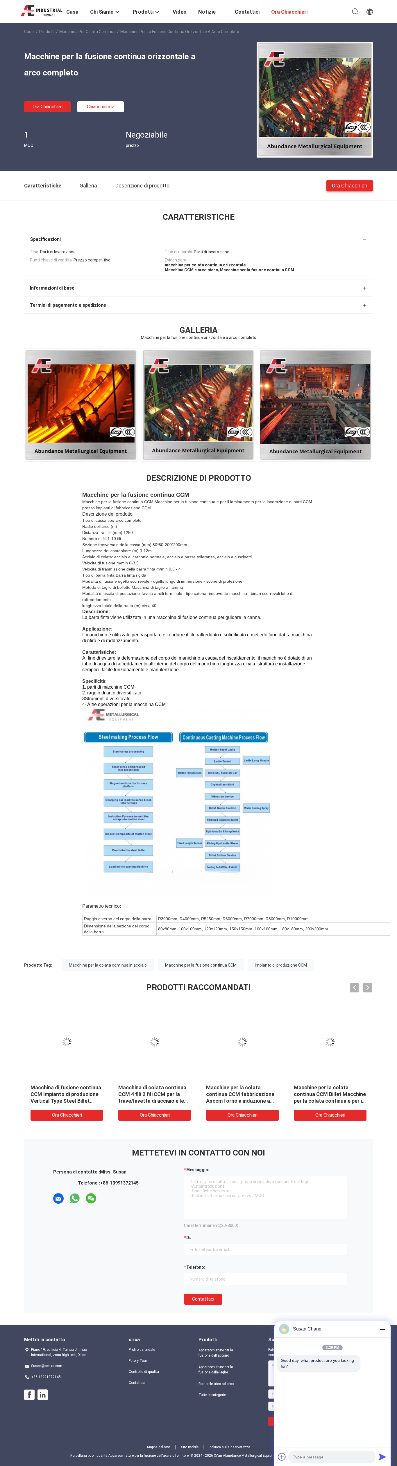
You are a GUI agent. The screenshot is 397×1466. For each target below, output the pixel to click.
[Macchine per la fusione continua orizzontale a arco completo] (315, 99)
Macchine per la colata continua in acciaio (108, 965)
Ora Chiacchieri (47, 106)
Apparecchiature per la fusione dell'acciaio (216, 1352)
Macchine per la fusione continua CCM (201, 965)
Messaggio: (197, 1169)
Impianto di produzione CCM (281, 965)
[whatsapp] (74, 1198)
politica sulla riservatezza (230, 1447)
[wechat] (91, 1198)
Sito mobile (190, 1447)
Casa (29, 31)
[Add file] (282, 1456)
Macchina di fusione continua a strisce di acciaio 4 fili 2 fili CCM (153, 1094)
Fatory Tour (138, 1361)
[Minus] (382, 1329)
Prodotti (47, 31)
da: (189, 1237)
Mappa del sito (158, 1447)
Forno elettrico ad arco (216, 1384)
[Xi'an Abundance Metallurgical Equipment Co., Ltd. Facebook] (29, 1395)
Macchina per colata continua (87, 31)
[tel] (107, 1198)
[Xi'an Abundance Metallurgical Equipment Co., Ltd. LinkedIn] (42, 1395)
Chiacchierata (101, 106)
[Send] (382, 1456)
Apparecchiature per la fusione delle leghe (216, 1369)
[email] (58, 1198)
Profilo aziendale (142, 1350)
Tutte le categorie (212, 1395)
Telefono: (195, 1267)
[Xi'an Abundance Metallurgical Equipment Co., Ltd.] (41, 10)
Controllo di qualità (144, 1372)
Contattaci (203, 1299)
